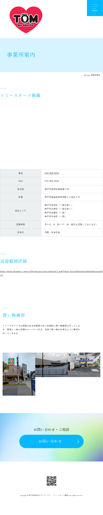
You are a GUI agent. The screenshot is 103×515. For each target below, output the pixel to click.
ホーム (87, 75)
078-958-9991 (52, 173)
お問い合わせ (50, 441)
